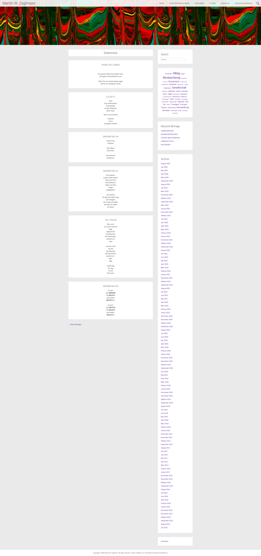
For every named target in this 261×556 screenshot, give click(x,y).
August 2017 (165, 448)
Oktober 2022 (166, 243)
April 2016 (164, 500)
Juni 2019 (164, 371)
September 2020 (167, 326)
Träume (164, 107)
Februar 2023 (166, 233)
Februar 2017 (166, 469)
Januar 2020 (165, 354)
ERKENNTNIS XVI (110, 136)
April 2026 (164, 174)
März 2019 (165, 382)
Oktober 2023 (166, 215)
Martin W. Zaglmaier (19, 3)
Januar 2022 (165, 274)
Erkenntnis (165, 84)
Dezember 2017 (167, 434)
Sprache (181, 102)
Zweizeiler (185, 110)
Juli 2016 (164, 493)
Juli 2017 (164, 451)
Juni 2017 (164, 455)
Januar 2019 (165, 389)
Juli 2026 (164, 167)
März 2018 (165, 423)
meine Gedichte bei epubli (179, 3)
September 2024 (167, 202)
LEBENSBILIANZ (167, 131)
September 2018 (167, 403)
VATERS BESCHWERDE (170, 138)
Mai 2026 (164, 170)
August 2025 (165, 184)
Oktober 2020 (166, 323)
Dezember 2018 (167, 392)
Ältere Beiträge (74, 324)
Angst (183, 74)
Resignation (165, 99)
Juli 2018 (164, 410)
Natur (170, 94)
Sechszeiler (164, 102)
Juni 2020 (164, 337)
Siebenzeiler (173, 102)
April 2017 (164, 462)
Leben (178, 91)
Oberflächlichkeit (167, 96)
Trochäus (183, 104)
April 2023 (164, 226)
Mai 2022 (164, 261)
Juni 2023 (164, 222)
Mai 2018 (164, 417)
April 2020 (164, 344)
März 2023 (165, 229)
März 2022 (165, 267)
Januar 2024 (165, 209)
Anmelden (164, 541)
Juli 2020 (164, 333)
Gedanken (180, 84)
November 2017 (167, 437)
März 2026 (165, 177)
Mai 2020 (164, 340)
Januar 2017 (165, 472)
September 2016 (167, 486)
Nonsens (183, 94)
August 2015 (165, 524)
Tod (164, 104)
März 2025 (165, 191)
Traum (168, 104)
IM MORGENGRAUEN (169, 134)
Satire (172, 99)
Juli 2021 (164, 292)
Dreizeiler (165, 81)
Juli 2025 (164, 188)
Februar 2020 (166, 351)
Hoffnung (164, 91)
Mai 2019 (164, 375)
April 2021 (164, 302)
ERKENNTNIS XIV (110, 286)
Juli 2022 (164, 254)
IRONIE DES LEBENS (111, 65)
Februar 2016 (166, 503)
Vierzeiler (166, 110)
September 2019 (167, 368)
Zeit (179, 110)
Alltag (176, 73)
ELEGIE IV (110, 97)
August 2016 (165, 489)
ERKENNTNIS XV (110, 171)
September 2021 (167, 285)
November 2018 (167, 396)
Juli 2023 (164, 219)
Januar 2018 (165, 430)
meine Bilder (199, 3)
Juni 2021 (164, 295)
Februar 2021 (166, 309)
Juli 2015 (164, 527)
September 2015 (167, 521)
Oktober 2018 (166, 399)
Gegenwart (167, 88)
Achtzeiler (168, 74)
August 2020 (165, 330)
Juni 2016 (164, 496)
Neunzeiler (176, 94)
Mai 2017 (164, 458)
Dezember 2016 (167, 475)
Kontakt (213, 3)
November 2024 (167, 195)
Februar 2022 (166, 271)
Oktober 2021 (166, 281)
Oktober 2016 (166, 482)
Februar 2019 (166, 385)
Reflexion (184, 96)
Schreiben (178, 99)
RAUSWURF (166, 145)
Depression (184, 78)
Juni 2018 (164, 413)
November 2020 (167, 319)
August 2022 (165, 250)
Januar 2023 (165, 236)
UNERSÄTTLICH (167, 141)
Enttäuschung (183, 81)
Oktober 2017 (166, 441)
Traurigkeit (175, 104)
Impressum (225, 3)
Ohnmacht (176, 96)
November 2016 (167, 479)
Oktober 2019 (166, 365)
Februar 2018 (166, 427)
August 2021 (165, 288)
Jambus (171, 91)
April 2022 (164, 264)
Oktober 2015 (166, 517)
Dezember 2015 (167, 510)
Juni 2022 (164, 257)
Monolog (184, 91)
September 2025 (167, 181)
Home (161, 3)
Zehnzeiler (174, 110)
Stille (186, 102)
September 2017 (167, 444)
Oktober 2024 (166, 198)
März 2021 (165, 306)
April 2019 (164, 378)
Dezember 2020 (167, 316)
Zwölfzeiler (175, 113)
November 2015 (167, 514)
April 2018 (164, 420)
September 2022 (167, 247)
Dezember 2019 (167, 358)
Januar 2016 (165, 507)
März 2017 (165, 465)
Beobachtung (171, 77)
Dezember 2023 (167, 212)
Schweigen (185, 99)
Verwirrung (171, 107)
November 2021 (167, 278)
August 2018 (165, 406)
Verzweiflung (182, 107)
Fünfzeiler (173, 84)
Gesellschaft (179, 87)
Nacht (165, 94)
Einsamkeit (173, 81)
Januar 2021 (165, 313)
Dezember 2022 (167, 240)
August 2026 (165, 163)
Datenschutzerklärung (243, 3)
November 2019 (167, 361)
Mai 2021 (164, 299)
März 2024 (165, 205)
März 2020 (165, 347)
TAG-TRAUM (111, 220)
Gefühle (186, 84)
